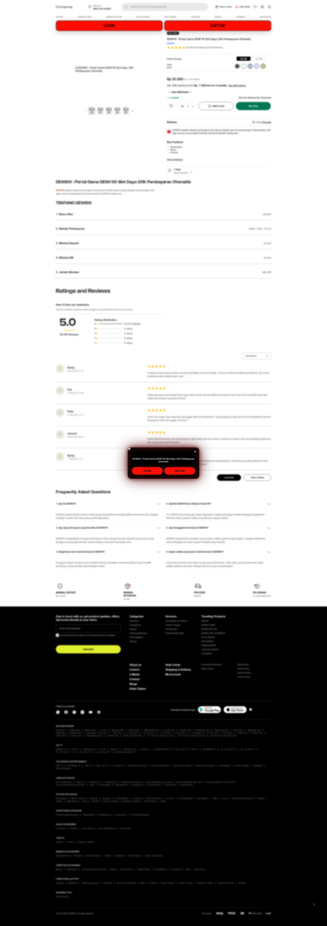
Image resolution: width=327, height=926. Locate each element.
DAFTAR (180, 470)
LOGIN (147, 470)
